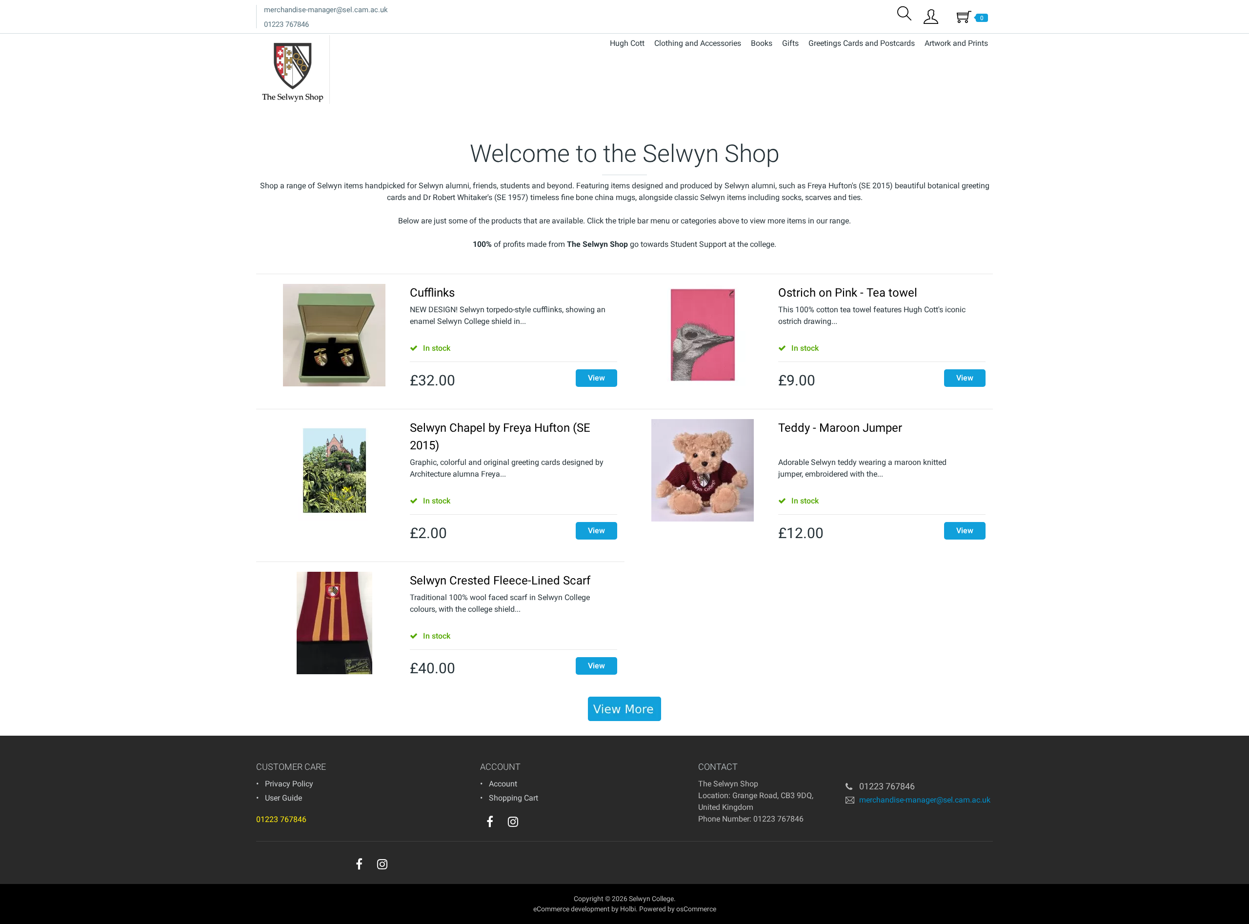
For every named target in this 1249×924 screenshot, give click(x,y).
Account (503, 783)
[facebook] (490, 821)
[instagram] (513, 821)
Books (761, 43)
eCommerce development (571, 909)
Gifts (790, 43)
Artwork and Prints (956, 43)
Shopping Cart (513, 798)
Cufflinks (432, 293)
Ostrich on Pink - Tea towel (847, 293)
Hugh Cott (627, 43)
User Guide (283, 798)
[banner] (624, 709)
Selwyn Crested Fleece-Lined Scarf (500, 580)
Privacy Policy (289, 783)
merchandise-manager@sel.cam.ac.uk (326, 9)
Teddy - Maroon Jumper (840, 428)
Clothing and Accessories (697, 43)
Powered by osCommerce (677, 909)
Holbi (628, 909)
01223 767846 (286, 24)
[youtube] (533, 824)
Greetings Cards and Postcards (861, 43)
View (596, 377)
